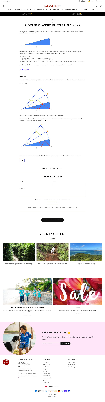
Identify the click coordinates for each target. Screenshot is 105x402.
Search (45, 380)
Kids (32, 9)
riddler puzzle (52, 22)
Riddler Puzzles (54, 20)
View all (52, 238)
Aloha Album (46, 364)
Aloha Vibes (71, 362)
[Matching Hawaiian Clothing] (27, 291)
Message (22, 188)
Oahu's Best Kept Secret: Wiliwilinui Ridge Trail (52, 264)
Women (17, 9)
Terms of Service (69, 207)
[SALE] (77, 291)
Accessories (70, 9)
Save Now (78, 313)
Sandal (40, 9)
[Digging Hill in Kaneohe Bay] (86, 252)
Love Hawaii (71, 364)
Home (47, 20)
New (9, 9)
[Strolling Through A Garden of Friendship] (19, 252)
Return (45, 371)
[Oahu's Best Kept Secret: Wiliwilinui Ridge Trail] (52, 252)
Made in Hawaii (47, 367)
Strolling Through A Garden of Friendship (18, 264)
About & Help (84, 9)
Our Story (45, 362)
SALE (94, 9)
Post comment (52, 203)
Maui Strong (71, 367)
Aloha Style (27, 315)
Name (21, 181)
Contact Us (46, 382)
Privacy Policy (59, 207)
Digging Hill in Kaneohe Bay (86, 264)
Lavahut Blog (46, 373)
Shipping (45, 369)
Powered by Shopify (52, 396)
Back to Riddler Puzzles (53, 220)
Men (25, 9)
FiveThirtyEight (24, 70)
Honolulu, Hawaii (7, 1)
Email (54, 181)
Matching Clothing (54, 9)
